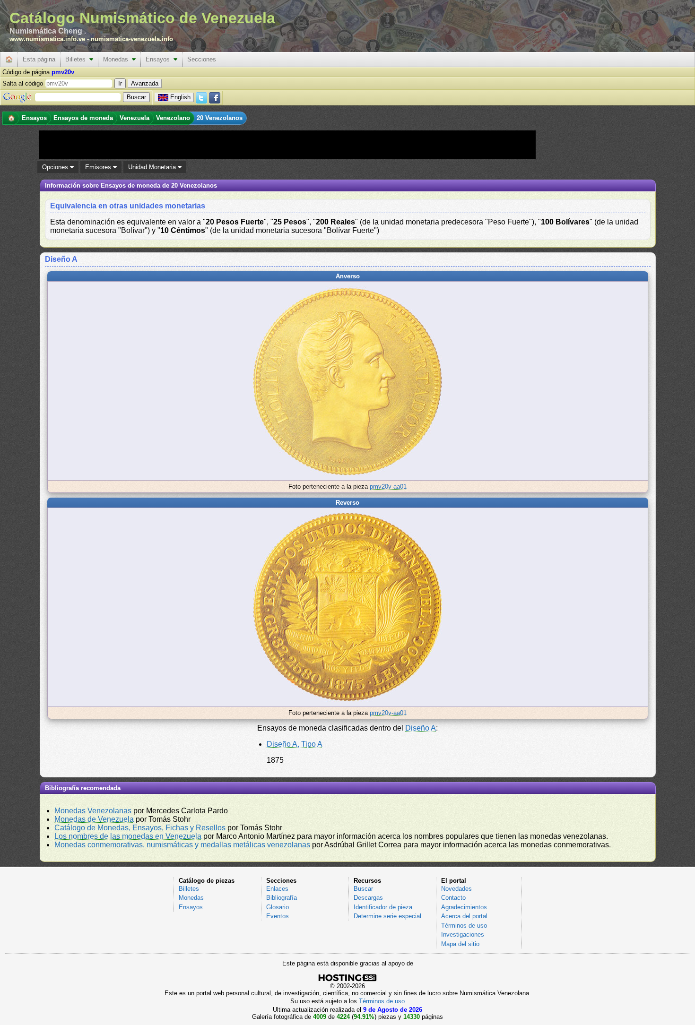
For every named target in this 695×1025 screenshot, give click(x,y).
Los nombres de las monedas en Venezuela (127, 836)
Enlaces (277, 888)
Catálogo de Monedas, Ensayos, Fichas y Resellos (140, 828)
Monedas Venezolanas (92, 811)
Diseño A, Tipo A (294, 744)
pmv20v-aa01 (388, 486)
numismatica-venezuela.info (132, 39)
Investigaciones (462, 934)
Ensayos (160, 59)
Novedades (456, 888)
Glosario (277, 907)
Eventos (277, 916)
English (180, 97)
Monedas (117, 59)
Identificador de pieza (383, 907)
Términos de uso (464, 925)
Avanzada (144, 83)
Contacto (453, 897)
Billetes (77, 59)
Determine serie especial (387, 916)
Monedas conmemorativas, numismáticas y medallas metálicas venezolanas (182, 845)
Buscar (363, 888)
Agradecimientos (464, 907)
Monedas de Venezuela (94, 819)
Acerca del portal (464, 916)
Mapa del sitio (460, 943)
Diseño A (420, 728)
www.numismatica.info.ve (47, 39)
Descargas (368, 897)
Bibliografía (281, 897)
